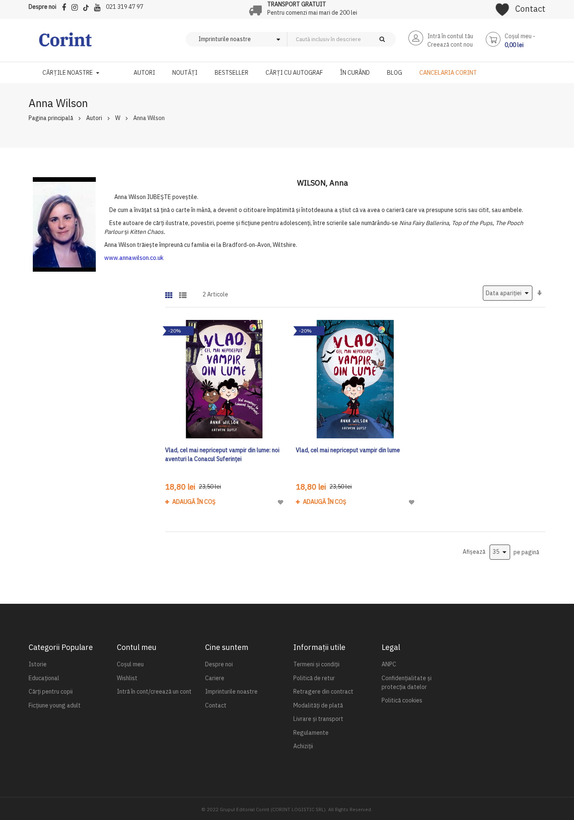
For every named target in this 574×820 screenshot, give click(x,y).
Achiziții (303, 746)
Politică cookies (402, 700)
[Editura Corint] (65, 44)
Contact (530, 8)
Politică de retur (314, 678)
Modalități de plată (318, 705)
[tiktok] (88, 6)
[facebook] (66, 6)
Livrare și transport (318, 719)
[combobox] (355, 39)
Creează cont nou (450, 44)
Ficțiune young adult (55, 705)
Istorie (38, 664)
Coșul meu (130, 664)
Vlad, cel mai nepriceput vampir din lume (348, 450)
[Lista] (183, 292)
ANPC (389, 664)
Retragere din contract (323, 691)
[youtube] (99, 6)
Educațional (44, 678)
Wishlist (127, 678)
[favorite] (502, 6)
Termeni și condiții (316, 664)
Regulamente (311, 732)
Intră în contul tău (450, 36)
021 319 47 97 (124, 6)
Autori (94, 118)
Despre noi (42, 6)
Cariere (214, 678)
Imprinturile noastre (231, 691)
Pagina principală (51, 118)
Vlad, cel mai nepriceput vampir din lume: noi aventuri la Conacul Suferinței (222, 454)
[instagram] (76, 6)
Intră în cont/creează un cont (154, 691)
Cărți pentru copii (51, 691)
